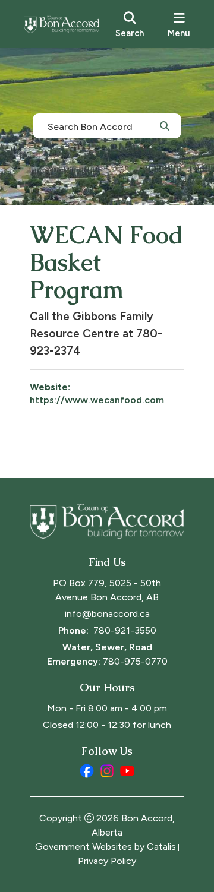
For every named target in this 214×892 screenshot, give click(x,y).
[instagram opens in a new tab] (107, 771)
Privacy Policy (107, 860)
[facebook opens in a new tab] (87, 771)
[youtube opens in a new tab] (127, 771)
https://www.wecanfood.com (97, 400)
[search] (129, 24)
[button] (164, 125)
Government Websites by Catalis (105, 846)
